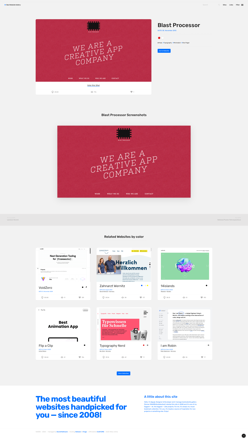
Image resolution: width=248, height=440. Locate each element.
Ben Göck (102, 351)
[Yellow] (147, 285)
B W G (13, 5)
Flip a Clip (46, 346)
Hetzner (78, 432)
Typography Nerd (112, 346)
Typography (168, 43)
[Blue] (142, 285)
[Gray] (147, 345)
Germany (111, 291)
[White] (162, 37)
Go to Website (164, 51)
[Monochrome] (86, 287)
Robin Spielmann (165, 351)
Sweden (169, 291)
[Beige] (145, 285)
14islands (168, 286)
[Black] (82, 287)
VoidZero (45, 288)
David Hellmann (104, 291)
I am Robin (168, 346)
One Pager (186, 43)
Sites (224, 5)
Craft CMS (100, 432)
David (153, 402)
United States (42, 351)
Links (231, 5)
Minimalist (177, 43)
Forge (85, 432)
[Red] (159, 37)
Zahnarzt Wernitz (112, 286)
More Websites (123, 373)
